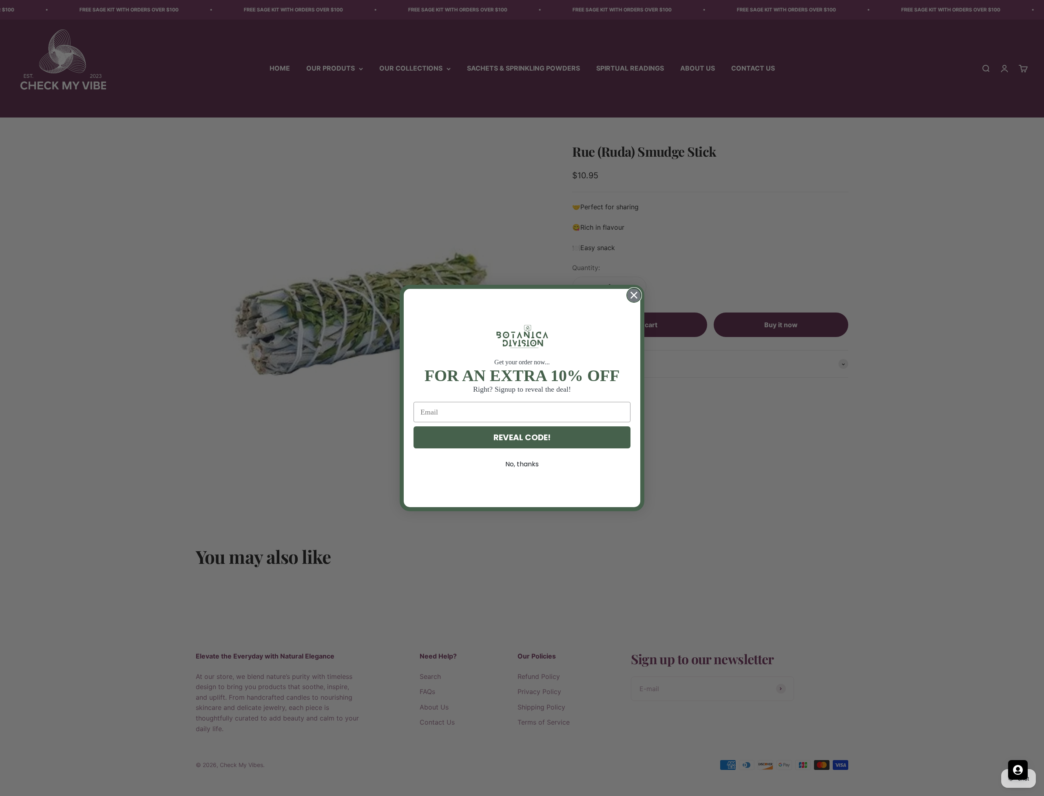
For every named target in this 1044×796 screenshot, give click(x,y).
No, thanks (522, 464)
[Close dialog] (634, 295)
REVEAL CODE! (522, 437)
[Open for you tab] (1018, 770)
